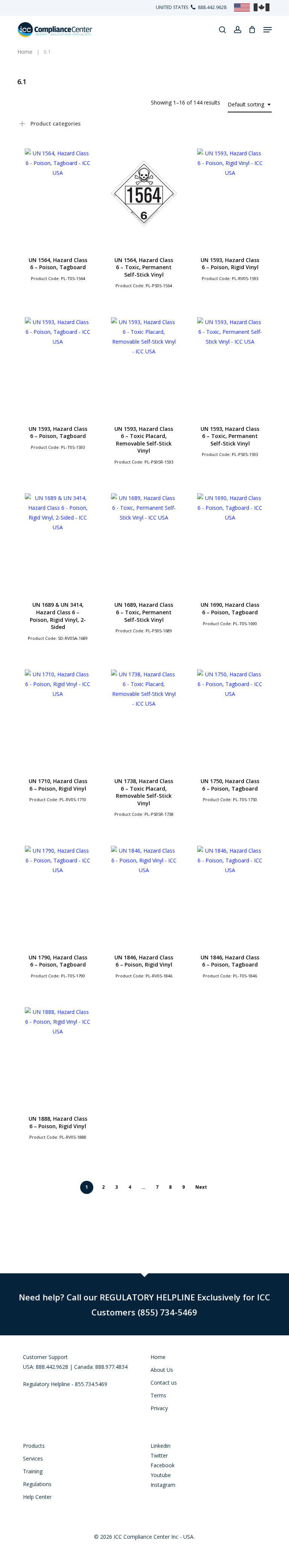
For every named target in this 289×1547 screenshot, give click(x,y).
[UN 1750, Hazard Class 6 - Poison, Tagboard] (230, 714)
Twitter (159, 1455)
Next (201, 1187)
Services (33, 1458)
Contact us (164, 1382)
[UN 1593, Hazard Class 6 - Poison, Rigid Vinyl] (230, 193)
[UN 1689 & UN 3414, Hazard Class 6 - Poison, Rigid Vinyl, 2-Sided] (57, 538)
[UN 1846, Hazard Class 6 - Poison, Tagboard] (230, 891)
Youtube (161, 1475)
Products (34, 1445)
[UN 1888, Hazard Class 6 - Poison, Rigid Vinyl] (57, 1052)
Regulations (37, 1484)
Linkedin (160, 1445)
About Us (162, 1369)
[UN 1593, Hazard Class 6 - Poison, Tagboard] (57, 362)
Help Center (37, 1496)
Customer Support (45, 1357)
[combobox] (250, 104)
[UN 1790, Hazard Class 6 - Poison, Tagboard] (57, 891)
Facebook (163, 1465)
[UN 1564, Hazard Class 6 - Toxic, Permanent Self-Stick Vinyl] (143, 193)
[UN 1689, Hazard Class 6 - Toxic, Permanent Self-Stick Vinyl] (143, 538)
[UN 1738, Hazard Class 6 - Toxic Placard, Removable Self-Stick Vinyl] (143, 714)
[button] (267, 29)
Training (33, 1471)
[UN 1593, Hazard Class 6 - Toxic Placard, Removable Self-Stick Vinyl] (143, 362)
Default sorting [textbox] (246, 104)
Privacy (159, 1408)
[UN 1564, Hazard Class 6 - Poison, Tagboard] (57, 193)
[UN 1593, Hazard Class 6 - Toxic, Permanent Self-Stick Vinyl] (230, 362)
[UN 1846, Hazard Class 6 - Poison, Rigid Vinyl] (143, 891)
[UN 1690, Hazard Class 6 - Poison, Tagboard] (230, 538)
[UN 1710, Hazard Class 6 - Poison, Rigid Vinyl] (57, 714)
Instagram (163, 1484)
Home (158, 1357)
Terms (158, 1395)
